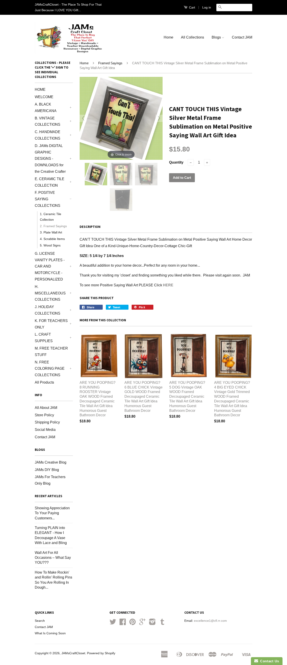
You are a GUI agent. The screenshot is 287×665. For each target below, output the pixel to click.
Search (40, 620)
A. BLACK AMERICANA (46, 107)
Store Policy (44, 415)
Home (168, 37)
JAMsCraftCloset (73, 653)
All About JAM (46, 408)
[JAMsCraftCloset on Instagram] (152, 623)
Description (90, 227)
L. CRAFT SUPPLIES (44, 337)
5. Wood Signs (50, 245)
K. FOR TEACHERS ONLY (51, 324)
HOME (40, 89)
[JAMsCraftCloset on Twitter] (112, 623)
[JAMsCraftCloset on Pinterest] (132, 623)
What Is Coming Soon (50, 633)
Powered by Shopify (101, 653)
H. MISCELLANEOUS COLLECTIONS (50, 293)
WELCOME (44, 97)
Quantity (176, 162)
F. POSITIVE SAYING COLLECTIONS (47, 199)
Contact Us (268, 661)
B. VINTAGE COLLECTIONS (47, 121)
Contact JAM (242, 37)
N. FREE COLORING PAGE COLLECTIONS (50, 368)
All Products (44, 382)
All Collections (192, 37)
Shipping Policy (47, 422)
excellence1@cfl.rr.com (210, 620)
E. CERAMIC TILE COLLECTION (49, 182)
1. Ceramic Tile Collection (50, 216)
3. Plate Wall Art (51, 232)
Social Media (45, 430)
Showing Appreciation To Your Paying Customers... (52, 513)
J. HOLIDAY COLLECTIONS (47, 310)
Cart (191, 7)
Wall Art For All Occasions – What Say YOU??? (53, 558)
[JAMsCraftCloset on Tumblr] (162, 623)
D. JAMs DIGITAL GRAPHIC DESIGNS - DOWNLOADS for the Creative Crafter (50, 158)
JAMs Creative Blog (50, 462)
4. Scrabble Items (52, 239)
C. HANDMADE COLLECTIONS (47, 135)
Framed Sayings (110, 63)
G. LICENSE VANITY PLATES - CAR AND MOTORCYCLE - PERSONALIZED (50, 266)
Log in (206, 7)
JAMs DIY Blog (47, 470)
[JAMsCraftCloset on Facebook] (122, 623)
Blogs (217, 37)
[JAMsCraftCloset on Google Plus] (142, 623)
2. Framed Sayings (53, 226)
